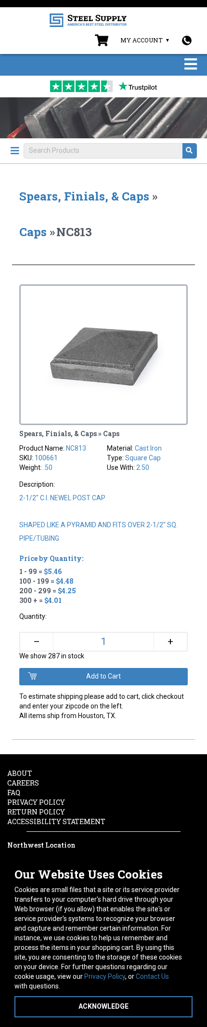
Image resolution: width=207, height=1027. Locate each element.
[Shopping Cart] (101, 42)
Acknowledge (103, 1006)
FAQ (13, 792)
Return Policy (36, 811)
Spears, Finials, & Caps (84, 196)
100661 (46, 458)
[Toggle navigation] (190, 65)
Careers (23, 782)
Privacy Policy (104, 976)
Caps (33, 232)
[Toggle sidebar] (15, 151)
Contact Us (152, 976)
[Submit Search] (189, 151)
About (19, 773)
